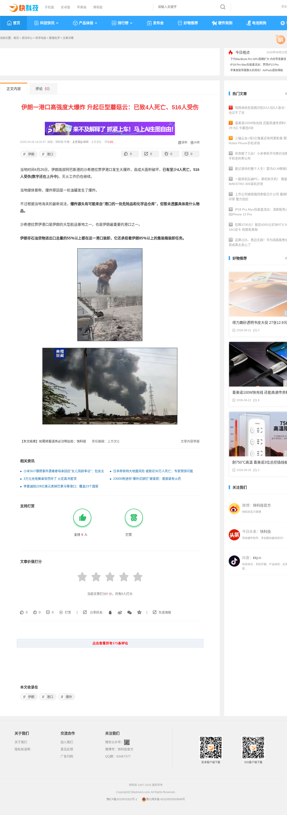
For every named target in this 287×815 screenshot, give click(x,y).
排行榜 (123, 23)
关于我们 (21, 742)
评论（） (43, 89)
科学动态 (40, 38)
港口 (47, 154)
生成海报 (165, 612)
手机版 (49, 7)
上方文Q (77, 142)
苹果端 (81, 7)
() (111, 142)
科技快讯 (47, 23)
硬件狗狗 (225, 23)
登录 (284, 6)
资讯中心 (27, 38)
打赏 (68, 612)
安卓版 (65, 7)
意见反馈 (67, 749)
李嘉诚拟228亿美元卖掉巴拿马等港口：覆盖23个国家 (61, 486)
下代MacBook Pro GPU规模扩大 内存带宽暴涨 (258, 59)
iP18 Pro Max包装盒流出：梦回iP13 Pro (254, 64)
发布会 (158, 23)
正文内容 (14, 89)
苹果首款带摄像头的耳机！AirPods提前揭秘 (256, 70)
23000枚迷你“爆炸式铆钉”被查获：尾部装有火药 (147, 478)
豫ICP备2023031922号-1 (122, 799)
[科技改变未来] (20, 6)
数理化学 (54, 38)
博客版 (97, 7)
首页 (16, 23)
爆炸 (66, 696)
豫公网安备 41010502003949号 (165, 799)
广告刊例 (67, 756)
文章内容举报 (190, 441)
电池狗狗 (259, 23)
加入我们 (67, 742)
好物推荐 (191, 23)
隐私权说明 (22, 749)
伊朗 (29, 154)
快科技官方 (125, 749)
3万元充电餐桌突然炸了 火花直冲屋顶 (50, 478)
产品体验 (86, 23)
